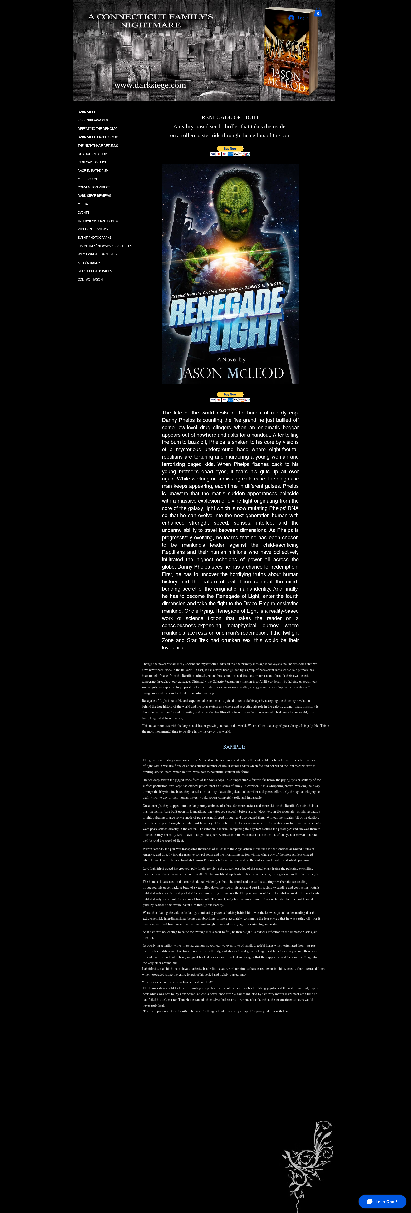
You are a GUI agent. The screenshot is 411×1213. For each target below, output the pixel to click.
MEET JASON (87, 179)
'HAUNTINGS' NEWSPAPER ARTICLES (105, 246)
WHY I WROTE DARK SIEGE (98, 254)
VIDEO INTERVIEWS (93, 229)
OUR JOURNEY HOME (93, 154)
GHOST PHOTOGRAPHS (95, 271)
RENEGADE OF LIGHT (93, 162)
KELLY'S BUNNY (89, 263)
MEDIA (83, 204)
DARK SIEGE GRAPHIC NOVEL (99, 137)
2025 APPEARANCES (93, 120)
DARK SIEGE (87, 112)
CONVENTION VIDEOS (94, 187)
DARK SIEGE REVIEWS (94, 195)
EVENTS (83, 212)
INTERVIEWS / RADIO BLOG (98, 221)
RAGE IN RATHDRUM (93, 170)
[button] (318, 12)
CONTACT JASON (90, 279)
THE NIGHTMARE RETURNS (98, 145)
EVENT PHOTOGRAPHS (94, 237)
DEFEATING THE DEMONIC (97, 129)
